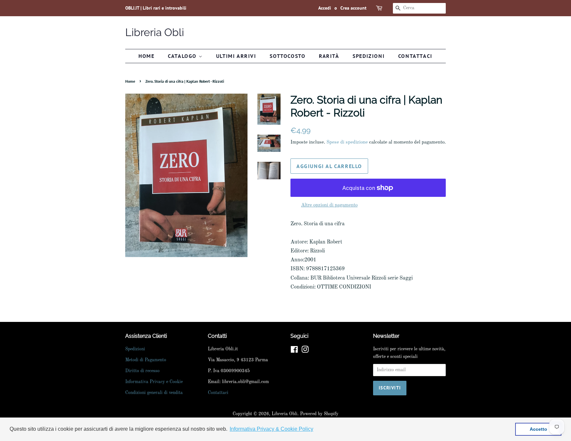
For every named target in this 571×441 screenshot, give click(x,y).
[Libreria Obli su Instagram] (305, 351)
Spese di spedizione (347, 142)
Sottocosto (287, 56)
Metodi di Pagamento (145, 360)
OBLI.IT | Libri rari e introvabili (155, 8)
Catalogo (183, 56)
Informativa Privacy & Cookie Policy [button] (271, 429)
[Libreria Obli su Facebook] (294, 351)
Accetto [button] (538, 429)
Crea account (353, 8)
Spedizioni (369, 56)
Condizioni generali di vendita (154, 393)
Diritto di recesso (142, 371)
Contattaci (415, 56)
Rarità (329, 56)
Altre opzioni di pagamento (329, 205)
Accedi (324, 8)
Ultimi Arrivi (236, 56)
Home (146, 56)
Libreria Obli (154, 32)
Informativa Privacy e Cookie (154, 382)
